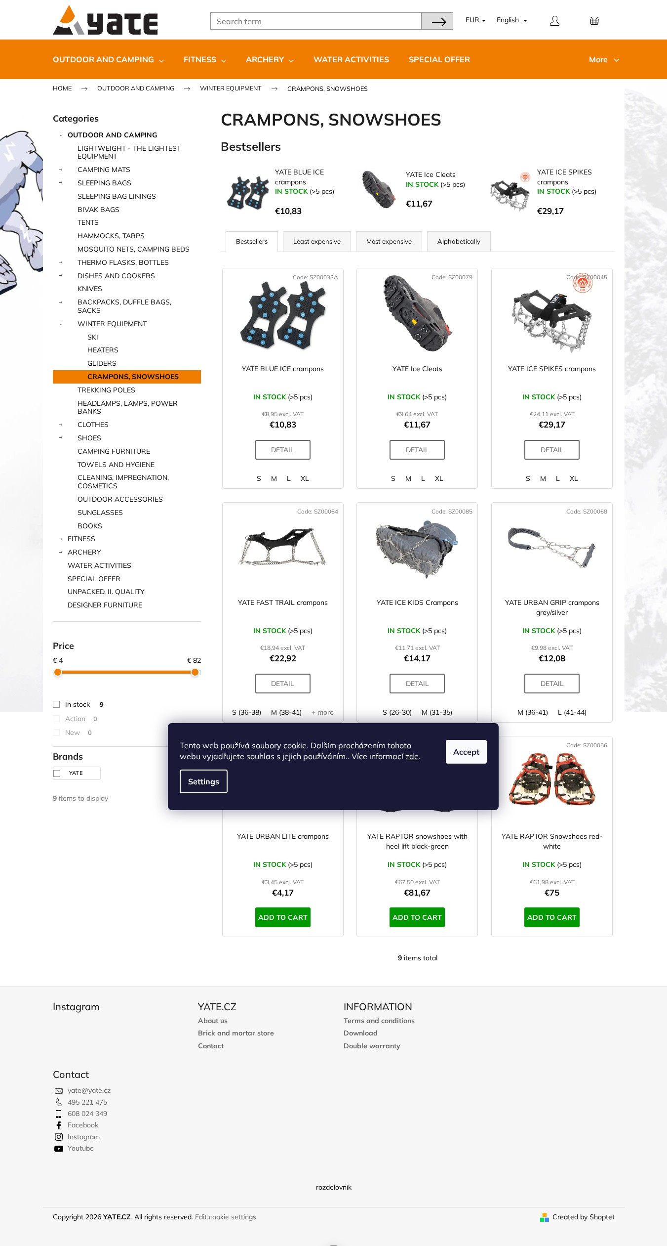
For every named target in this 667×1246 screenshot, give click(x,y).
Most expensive (389, 241)
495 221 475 (87, 1102)
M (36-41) (532, 712)
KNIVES (90, 288)
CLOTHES (93, 424)
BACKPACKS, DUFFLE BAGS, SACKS (124, 306)
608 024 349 (87, 1113)
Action (81, 718)
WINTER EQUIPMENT (112, 323)
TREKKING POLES (106, 390)
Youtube (81, 1148)
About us (213, 1021)
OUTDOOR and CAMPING (112, 134)
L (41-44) (572, 712)
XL (305, 478)
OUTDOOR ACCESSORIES (120, 499)
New (78, 732)
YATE (77, 773)
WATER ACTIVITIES (99, 565)
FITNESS (81, 538)
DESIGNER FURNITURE (105, 605)
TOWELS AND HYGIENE (116, 464)
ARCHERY (84, 552)
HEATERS (102, 349)
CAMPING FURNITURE (114, 451)
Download (361, 1033)
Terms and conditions (379, 1021)
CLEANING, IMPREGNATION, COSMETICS (123, 481)
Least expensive (317, 241)
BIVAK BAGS (98, 209)
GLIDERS (102, 363)
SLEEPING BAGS (104, 182)
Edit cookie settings (225, 1216)
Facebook (83, 1124)
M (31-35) (437, 712)
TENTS (88, 222)
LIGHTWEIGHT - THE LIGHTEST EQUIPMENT (129, 152)
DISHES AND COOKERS (116, 275)
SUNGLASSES (100, 512)
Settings (203, 781)
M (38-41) (286, 712)
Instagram (84, 1136)
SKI (92, 337)
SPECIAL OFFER (94, 578)
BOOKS (90, 525)
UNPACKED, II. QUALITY (106, 591)
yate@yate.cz (89, 1090)
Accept (466, 752)
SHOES (89, 437)
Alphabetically (458, 241)
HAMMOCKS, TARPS (111, 235)
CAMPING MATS (104, 169)
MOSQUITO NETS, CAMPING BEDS (134, 249)
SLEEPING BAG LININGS (117, 196)
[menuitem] (108, 59)
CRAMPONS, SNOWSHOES (133, 376)
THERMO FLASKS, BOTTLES (123, 262)
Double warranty (372, 1046)
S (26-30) (397, 712)
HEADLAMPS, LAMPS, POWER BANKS (128, 407)
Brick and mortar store (236, 1033)
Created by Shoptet (583, 1216)
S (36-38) (246, 712)
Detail (282, 449)
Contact (211, 1046)
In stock (84, 704)
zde (412, 756)
